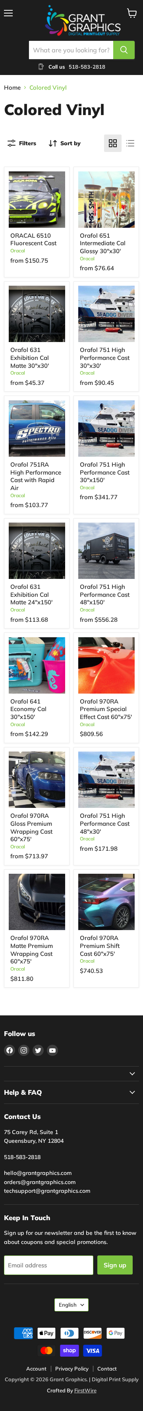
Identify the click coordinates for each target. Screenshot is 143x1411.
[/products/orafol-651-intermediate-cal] (106, 199)
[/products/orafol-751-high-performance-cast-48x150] (106, 551)
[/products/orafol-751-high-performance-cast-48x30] (106, 780)
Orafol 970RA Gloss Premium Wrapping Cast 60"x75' (31, 827)
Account (36, 1368)
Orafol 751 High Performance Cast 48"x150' (104, 594)
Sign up (115, 1265)
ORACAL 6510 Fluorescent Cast (33, 239)
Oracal (17, 251)
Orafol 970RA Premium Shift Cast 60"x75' (100, 945)
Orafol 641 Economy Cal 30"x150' (28, 709)
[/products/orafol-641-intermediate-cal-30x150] (37, 665)
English (68, 1304)
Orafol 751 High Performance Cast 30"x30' (104, 357)
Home (12, 87)
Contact (107, 1368)
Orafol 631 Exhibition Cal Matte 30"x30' (29, 357)
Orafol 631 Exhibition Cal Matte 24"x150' (31, 594)
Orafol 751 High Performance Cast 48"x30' (104, 823)
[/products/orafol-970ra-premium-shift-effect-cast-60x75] (106, 902)
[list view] (130, 143)
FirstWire (85, 1390)
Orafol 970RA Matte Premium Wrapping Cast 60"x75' (31, 949)
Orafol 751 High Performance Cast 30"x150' (104, 472)
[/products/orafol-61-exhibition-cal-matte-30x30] (37, 314)
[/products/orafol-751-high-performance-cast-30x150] (106, 428)
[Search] (124, 50)
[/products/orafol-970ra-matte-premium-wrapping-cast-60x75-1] (37, 902)
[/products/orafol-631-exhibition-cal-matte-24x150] (37, 551)
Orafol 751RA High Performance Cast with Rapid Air (35, 476)
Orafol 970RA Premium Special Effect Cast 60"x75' (106, 709)
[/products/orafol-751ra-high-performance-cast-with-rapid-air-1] (37, 428)
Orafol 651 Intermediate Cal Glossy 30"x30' (103, 243)
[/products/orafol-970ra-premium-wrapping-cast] (37, 780)
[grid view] (113, 143)
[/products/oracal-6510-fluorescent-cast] (37, 199)
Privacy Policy (72, 1368)
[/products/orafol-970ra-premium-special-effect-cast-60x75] (106, 665)
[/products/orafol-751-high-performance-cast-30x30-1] (106, 314)
